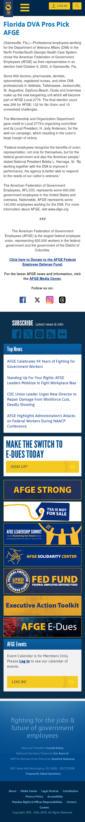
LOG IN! (19, 681)
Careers (44, 807)
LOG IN (62, 6)
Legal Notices (50, 791)
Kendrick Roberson (63, 759)
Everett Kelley (55, 748)
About (12, 791)
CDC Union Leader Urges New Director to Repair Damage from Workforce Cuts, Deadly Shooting (41, 399)
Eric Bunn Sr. (61, 753)
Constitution (70, 791)
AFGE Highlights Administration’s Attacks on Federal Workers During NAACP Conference (41, 420)
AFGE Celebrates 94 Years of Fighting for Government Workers (41, 364)
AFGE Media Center (45, 278)
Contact (71, 802)
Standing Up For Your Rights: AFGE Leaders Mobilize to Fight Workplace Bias (41, 380)
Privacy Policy (34, 796)
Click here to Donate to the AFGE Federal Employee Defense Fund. (42, 262)
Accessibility (55, 796)
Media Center (29, 791)
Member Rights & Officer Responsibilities (37, 802)
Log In (24, 661)
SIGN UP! (19, 466)
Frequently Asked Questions (43, 773)
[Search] (76, 6)
